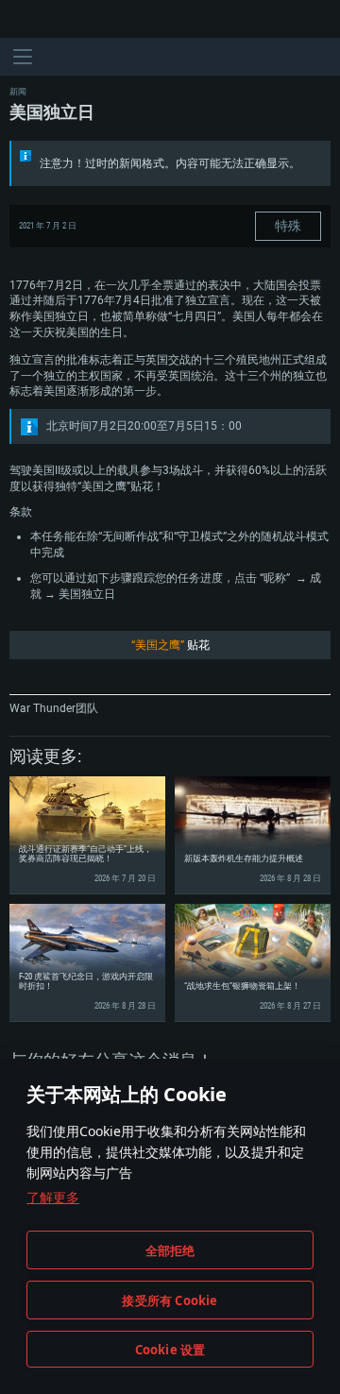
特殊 (288, 225)
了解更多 (52, 1197)
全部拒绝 (170, 1250)
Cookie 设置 (170, 1349)
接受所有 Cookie (169, 1300)
